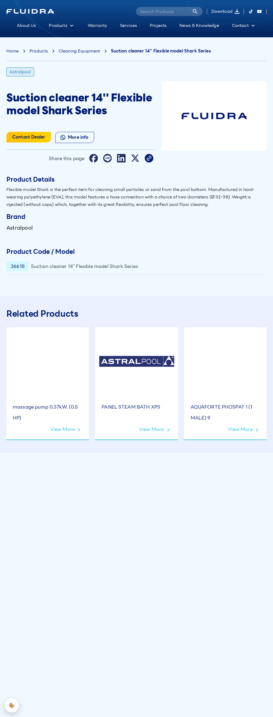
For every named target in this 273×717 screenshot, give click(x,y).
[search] (195, 11)
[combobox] (162, 11)
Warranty (97, 25)
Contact (240, 25)
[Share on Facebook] (93, 158)
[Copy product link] (149, 158)
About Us (26, 25)
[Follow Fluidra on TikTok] (251, 11)
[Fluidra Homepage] (30, 11)
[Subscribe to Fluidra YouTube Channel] (259, 11)
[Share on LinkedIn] (121, 158)
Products (58, 25)
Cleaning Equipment (79, 51)
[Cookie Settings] (11, 705)
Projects (158, 25)
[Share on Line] (107, 158)
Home (12, 51)
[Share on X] (135, 158)
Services (128, 25)
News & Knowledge (199, 25)
